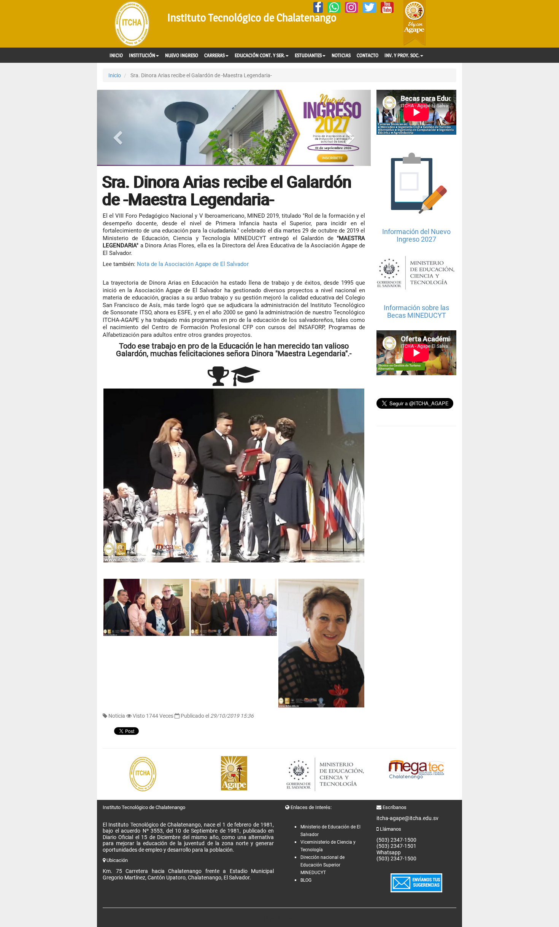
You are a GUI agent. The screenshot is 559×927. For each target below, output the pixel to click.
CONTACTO (367, 55)
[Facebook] (318, 7)
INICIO (116, 55)
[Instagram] (351, 7)
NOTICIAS (341, 55)
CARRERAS (214, 55)
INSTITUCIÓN (142, 55)
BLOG (305, 880)
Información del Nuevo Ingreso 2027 (416, 235)
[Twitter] (369, 7)
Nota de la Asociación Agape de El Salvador (193, 264)
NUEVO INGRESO (181, 55)
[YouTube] (387, 7)
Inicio (114, 75)
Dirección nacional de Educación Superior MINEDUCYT (322, 865)
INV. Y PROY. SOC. (401, 55)
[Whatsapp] (333, 7)
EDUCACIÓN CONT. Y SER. (260, 55)
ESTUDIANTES (308, 55)
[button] (117, 128)
